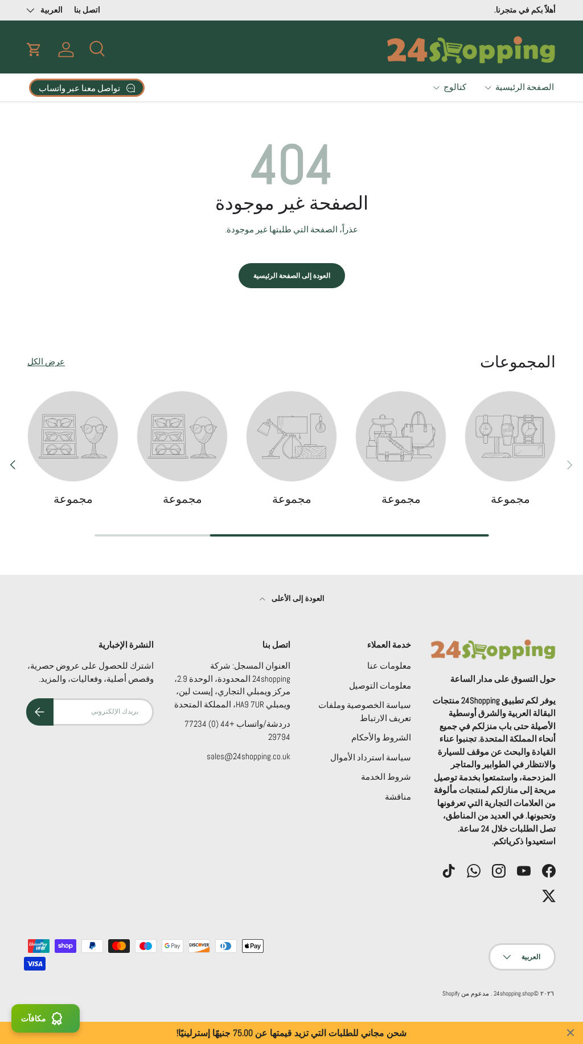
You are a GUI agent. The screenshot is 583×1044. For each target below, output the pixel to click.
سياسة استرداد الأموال (370, 757)
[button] (34, 49)
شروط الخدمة (386, 776)
